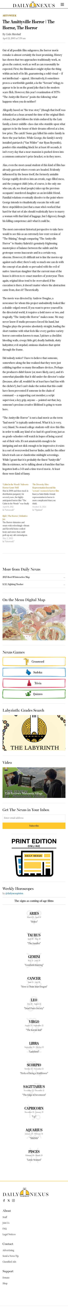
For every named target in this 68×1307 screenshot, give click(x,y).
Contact (8, 1243)
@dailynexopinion (14, 893)
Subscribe (34, 825)
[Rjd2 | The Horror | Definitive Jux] (17, 528)
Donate (6, 1277)
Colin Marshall (13, 34)
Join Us (6, 1223)
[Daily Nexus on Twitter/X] (8, 1200)
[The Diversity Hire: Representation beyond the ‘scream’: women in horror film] (47, 497)
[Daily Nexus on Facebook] (4, 1200)
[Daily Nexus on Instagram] (13, 1200)
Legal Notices (9, 1234)
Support (8, 1271)
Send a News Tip (11, 1256)
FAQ (5, 1228)
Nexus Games (14, 652)
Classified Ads (9, 1261)
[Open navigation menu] (62, 4)
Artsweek (9, 15)
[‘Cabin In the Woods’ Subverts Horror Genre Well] (17, 497)
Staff (5, 1217)
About (7, 1210)
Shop (5, 1283)
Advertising (8, 1250)
